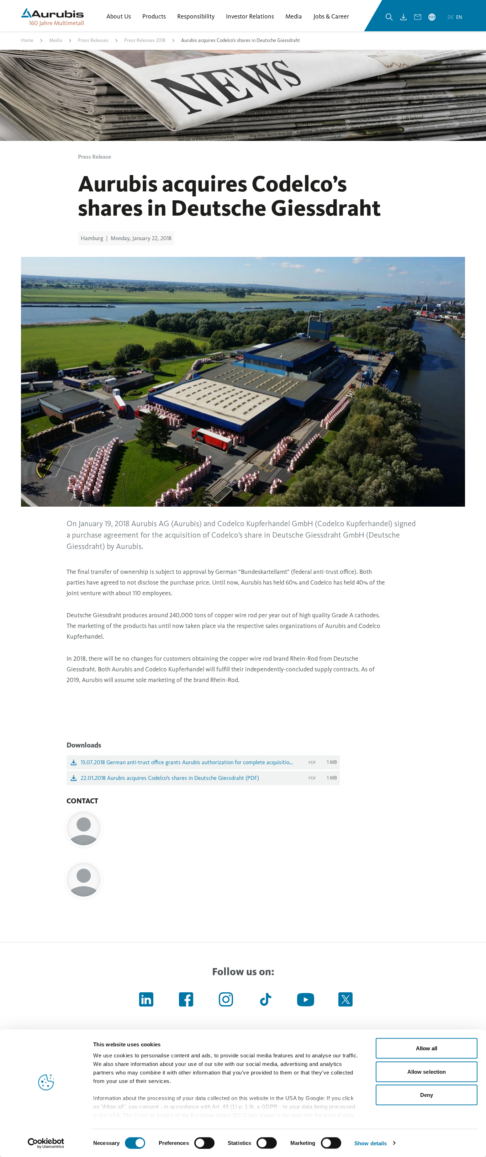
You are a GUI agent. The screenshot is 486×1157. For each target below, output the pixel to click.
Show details (370, 1143)
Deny (426, 1095)
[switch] (204, 1142)
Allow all (427, 1048)
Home (27, 40)
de (451, 17)
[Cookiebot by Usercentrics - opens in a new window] (46, 1143)
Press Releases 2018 (144, 40)
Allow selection (426, 1071)
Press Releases (93, 40)
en (459, 17)
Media (55, 40)
